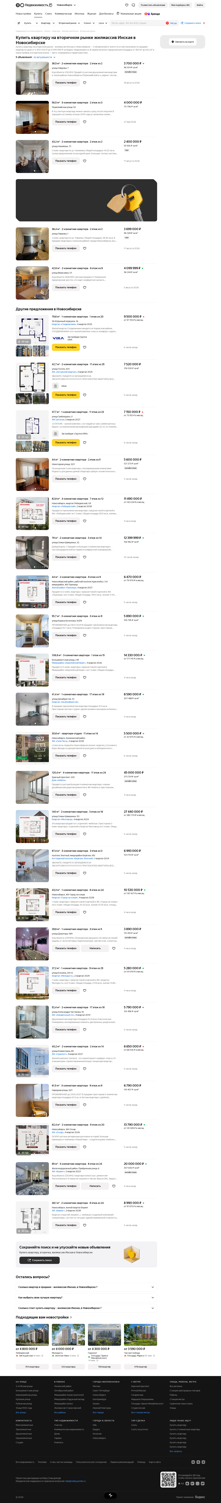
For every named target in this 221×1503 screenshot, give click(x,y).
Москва (96, 1386)
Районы (173, 1395)
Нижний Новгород (102, 1408)
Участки (58, 1425)
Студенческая (138, 1408)
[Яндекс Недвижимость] (34, 5)
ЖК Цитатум (58, 419)
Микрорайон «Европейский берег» (69, 663)
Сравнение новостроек (181, 1403)
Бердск (96, 1429)
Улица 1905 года (24, 1408)
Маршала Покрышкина (142, 1399)
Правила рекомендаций (122, 1462)
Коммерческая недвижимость (69, 1429)
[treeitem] (24, 13)
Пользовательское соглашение (91, 1462)
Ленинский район (62, 1386)
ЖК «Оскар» (58, 1132)
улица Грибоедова (61, 416)
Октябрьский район (63, 1390)
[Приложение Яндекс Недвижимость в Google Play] (192, 1483)
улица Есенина (59, 973)
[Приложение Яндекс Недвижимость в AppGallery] (197, 1483)
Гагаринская (137, 1395)
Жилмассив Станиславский (67, 1408)
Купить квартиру (178, 1425)
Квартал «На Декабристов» (65, 702)
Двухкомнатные (24, 1434)
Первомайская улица (62, 107)
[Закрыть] (204, 23)
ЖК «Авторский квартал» (64, 372)
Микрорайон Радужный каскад (69, 1399)
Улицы (173, 1408)
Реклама (42, 1462)
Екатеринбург (99, 1399)
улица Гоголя (58, 369)
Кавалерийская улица (26, 1395)
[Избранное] (126, 5)
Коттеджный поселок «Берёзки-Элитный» (72, 858)
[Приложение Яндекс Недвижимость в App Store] (187, 1483)
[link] (199, 5)
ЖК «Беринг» (58, 1171)
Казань (96, 1403)
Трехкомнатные (23, 1429)
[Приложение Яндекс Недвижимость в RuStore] (202, 1483)
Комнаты (58, 1442)
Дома (57, 1434)
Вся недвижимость (25, 1462)
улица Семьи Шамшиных (64, 542)
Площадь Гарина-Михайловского (147, 1403)
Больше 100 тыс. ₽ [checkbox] (32, 213)
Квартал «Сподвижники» (64, 324)
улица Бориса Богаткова (64, 621)
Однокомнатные (24, 1438)
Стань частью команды (61, 1462)
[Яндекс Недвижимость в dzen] (198, 1462)
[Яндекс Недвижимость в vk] (193, 1462)
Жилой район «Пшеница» (64, 587)
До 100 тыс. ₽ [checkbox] (89, 204)
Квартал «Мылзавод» (62, 819)
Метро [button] (173, 23)
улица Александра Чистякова (66, 1012)
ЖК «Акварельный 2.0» (63, 1015)
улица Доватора (60, 933)
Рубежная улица (24, 1403)
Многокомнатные (24, 1425)
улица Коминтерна (61, 1051)
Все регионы (176, 1386)
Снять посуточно (139, 1429)
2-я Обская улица (24, 1386)
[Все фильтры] (19, 23)
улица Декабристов (61, 699)
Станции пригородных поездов (185, 1390)
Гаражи (57, 1438)
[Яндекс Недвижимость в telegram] (203, 1462)
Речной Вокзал (138, 1390)
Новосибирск (58, 503)
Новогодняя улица (61, 464)
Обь (95, 1425)
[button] (133, 5)
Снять (134, 1425)
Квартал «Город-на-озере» (65, 897)
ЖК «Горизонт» (59, 1054)
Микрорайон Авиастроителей (69, 1395)
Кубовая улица (23, 1399)
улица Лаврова (59, 68)
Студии (19, 1442)
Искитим (97, 1434)
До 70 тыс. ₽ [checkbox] (69, 204)
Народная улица (60, 1090)
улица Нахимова (60, 146)
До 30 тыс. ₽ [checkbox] (29, 204)
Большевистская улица (63, 660)
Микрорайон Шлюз (63, 1403)
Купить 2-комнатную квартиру (185, 1429)
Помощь (141, 1462)
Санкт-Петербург (101, 1390)
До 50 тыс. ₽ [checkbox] (49, 204)
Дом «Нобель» (59, 780)
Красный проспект (61, 777)
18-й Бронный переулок (63, 321)
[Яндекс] (200, 1497)
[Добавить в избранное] (84, 82)
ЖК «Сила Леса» (60, 741)
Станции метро (177, 1399)
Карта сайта (155, 1462)
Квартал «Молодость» (63, 976)
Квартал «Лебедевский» (64, 506)
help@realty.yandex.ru (75, 1481)
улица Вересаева (60, 273)
